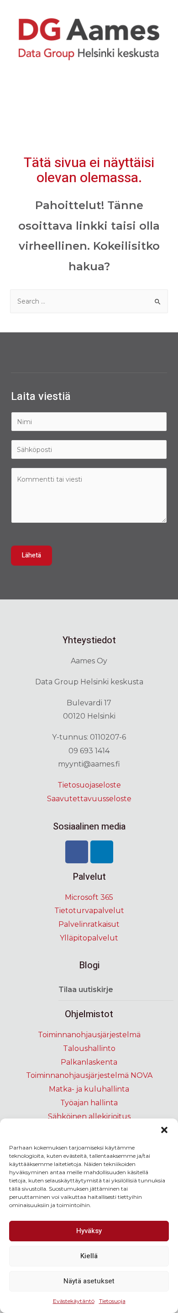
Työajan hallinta (89, 1102)
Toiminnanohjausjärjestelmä (89, 1034)
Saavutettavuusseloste (89, 798)
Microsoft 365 (89, 897)
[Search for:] (89, 301)
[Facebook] (76, 851)
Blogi (89, 965)
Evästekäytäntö (73, 1300)
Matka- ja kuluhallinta (89, 1089)
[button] (164, 1129)
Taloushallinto (89, 1048)
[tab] (115, 990)
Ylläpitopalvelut (89, 938)
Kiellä (89, 1256)
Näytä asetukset (89, 1281)
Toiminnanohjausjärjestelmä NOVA (89, 1075)
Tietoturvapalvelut (89, 910)
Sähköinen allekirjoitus (89, 1116)
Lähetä (31, 555)
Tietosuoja (112, 1300)
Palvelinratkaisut (89, 924)
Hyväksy (89, 1231)
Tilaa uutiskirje (85, 989)
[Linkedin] (101, 851)
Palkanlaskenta (89, 1062)
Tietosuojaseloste (89, 785)
